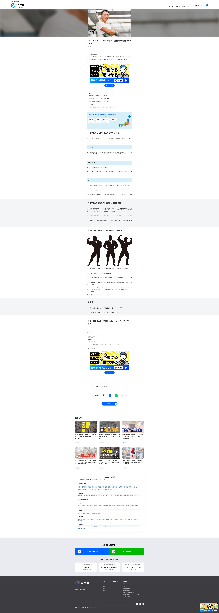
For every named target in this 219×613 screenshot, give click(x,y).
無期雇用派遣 (94, 513)
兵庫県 (103, 487)
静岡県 (96, 487)
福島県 (99, 486)
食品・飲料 (108, 495)
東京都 (113, 486)
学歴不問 (84, 519)
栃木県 (106, 486)
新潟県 (130, 486)
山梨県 (127, 486)
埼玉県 (124, 486)
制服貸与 (137, 505)
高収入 (79, 505)
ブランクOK (96, 519)
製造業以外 (117, 495)
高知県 (86, 489)
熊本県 (96, 489)
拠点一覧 (104, 586)
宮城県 (89, 486)
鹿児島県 (110, 489)
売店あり (134, 526)
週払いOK (91, 505)
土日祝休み (89, 513)
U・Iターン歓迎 (102, 519)
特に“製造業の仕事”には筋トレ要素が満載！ (99, 98)
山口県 (134, 487)
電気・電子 (88, 495)
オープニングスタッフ (122, 519)
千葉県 (120, 486)
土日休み (84, 513)
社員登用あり (119, 526)
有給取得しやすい (85, 507)
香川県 (137, 487)
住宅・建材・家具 (101, 495)
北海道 (79, 486)
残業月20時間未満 (112, 526)
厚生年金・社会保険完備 (121, 505)
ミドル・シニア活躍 (113, 519)
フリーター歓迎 (90, 519)
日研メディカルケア (127, 588)
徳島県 (79, 489)
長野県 (86, 487)
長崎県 (99, 489)
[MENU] (207, 4)
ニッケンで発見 (126, 596)
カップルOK (80, 520)
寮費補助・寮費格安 (97, 507)
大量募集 (128, 519)
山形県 (96, 486)
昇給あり (83, 505)
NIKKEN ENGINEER (127, 590)
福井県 (79, 487)
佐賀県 (93, 489)
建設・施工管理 (123, 495)
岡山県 (124, 487)
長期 (81, 513)
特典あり (100, 505)
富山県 (134, 486)
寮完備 (133, 505)
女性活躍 (107, 519)
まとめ (91, 104)
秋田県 (93, 486)
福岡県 (89, 489)
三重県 (93, 487)
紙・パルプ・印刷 (135, 495)
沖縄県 (114, 489)
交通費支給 (96, 505)
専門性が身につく (112, 505)
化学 (96, 495)
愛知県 (82, 487)
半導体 (84, 495)
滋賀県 (113, 487)
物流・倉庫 (112, 495)
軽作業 (84, 528)
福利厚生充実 (128, 505)
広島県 (120, 487)
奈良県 (109, 487)
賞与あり (87, 505)
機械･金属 (93, 495)
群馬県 (103, 486)
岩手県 (86, 486)
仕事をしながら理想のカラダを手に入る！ (99, 95)
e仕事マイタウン (126, 584)
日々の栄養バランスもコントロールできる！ (99, 101)
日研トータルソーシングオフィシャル (131, 594)
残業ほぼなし (98, 526)
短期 (79, 513)
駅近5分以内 (80, 526)
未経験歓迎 (80, 519)
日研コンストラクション (128, 592)
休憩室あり (124, 526)
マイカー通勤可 (86, 526)
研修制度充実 (92, 526)
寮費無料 (91, 507)
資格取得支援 (105, 505)
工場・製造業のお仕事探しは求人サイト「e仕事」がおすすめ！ (103, 107)
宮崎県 (106, 489)
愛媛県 (82, 489)
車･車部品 (80, 495)
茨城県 (109, 486)
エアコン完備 (129, 526)
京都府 (106, 487)
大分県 (103, 489)
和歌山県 (116, 487)
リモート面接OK (134, 519)
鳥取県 (127, 487)
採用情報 (104, 588)
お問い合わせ (105, 590)
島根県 (130, 487)
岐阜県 (89, 487)
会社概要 (104, 584)
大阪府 (99, 487)
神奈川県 (116, 486)
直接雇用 (99, 513)
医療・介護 (129, 495)
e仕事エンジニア (126, 586)
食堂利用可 (80, 528)
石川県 (137, 486)
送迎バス (79, 507)
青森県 (82, 486)
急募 (138, 519)
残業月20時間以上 (105, 526)
